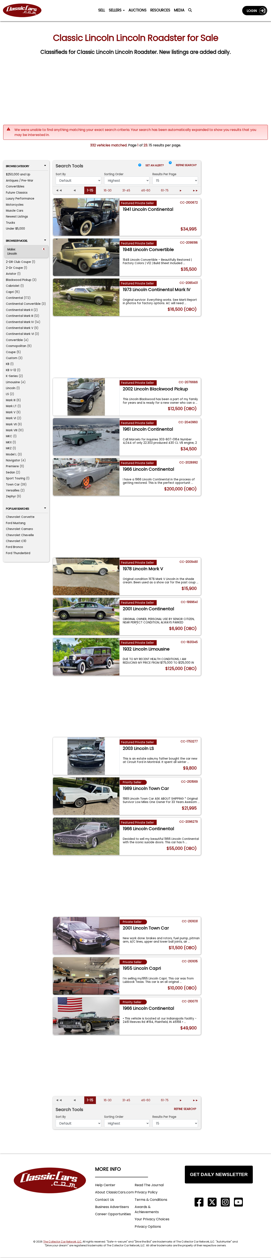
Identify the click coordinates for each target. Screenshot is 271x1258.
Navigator (13, 460)
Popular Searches (17, 508)
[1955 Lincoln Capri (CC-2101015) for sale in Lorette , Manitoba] (86, 976)
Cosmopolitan (16, 346)
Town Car (13, 485)
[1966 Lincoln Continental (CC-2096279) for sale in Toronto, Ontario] (86, 836)
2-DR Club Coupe (18, 262)
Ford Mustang (15, 523)
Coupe (11, 352)
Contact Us (104, 1199)
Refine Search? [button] (187, 165)
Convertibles (15, 186)
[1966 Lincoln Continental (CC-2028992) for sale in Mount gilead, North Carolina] (86, 477)
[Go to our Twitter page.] (212, 1202)
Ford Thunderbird (18, 553)
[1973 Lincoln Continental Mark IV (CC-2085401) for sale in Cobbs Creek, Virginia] (86, 297)
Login (253, 10)
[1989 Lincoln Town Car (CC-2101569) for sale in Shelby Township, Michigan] (86, 796)
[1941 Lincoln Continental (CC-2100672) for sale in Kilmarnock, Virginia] (86, 217)
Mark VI (11, 418)
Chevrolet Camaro (19, 529)
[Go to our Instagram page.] (225, 1202)
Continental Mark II (19, 310)
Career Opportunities (113, 1214)
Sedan (10, 472)
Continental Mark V (19, 328)
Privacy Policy (146, 1192)
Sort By (61, 174)
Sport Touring (15, 478)
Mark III (10, 400)
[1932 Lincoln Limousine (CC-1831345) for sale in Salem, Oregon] (86, 656)
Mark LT (11, 406)
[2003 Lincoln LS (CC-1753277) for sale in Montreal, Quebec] (86, 756)
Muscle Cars (14, 211)
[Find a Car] (190, 11)
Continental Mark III (19, 316)
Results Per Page (164, 1117)
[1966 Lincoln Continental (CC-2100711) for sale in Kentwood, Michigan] (86, 1016)
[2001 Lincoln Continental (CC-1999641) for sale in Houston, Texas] (86, 616)
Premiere (12, 466)
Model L (11, 454)
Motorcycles (15, 205)
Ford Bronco (14, 547)
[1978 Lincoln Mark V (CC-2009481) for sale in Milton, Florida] (86, 576)
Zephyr (11, 496)
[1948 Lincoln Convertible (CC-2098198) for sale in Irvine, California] (86, 257)
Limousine (13, 382)
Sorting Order (113, 174)
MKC (9, 436)
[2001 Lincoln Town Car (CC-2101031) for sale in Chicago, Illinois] (86, 935)
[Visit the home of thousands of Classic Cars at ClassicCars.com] (24, 10)
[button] (170, 166)
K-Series (12, 376)
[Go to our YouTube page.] (238, 1202)
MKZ (9, 448)
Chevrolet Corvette (20, 517)
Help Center (105, 1185)
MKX (9, 442)
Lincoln (10, 388)
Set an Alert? (155, 165)
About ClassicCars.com (114, 1192)
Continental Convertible (23, 304)
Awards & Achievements (147, 1209)
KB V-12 (11, 370)
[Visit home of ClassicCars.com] (50, 1187)
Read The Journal (149, 1185)
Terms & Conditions (151, 1199)
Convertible (14, 340)
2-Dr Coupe (14, 268)
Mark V (10, 412)
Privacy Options (148, 1226)
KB (7, 364)
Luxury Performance (20, 199)
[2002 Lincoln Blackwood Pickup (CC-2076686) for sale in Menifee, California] (86, 397)
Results (164, 174)
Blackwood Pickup (18, 280)
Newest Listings (17, 217)
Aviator (11, 274)
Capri (10, 292)
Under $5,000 (15, 229)
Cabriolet (12, 286)
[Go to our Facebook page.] (199, 1202)
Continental (14, 298)
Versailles (12, 490)
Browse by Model (16, 241)
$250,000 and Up (18, 174)
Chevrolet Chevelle (20, 535)
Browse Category (17, 166)
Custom (11, 358)
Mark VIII (11, 430)
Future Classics (17, 193)
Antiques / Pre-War (19, 181)
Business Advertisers (112, 1206)
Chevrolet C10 (16, 541)
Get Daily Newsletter (219, 1174)
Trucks (10, 223)
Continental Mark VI (20, 334)
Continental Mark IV (20, 322)
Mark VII (11, 424)
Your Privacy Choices (152, 1219)
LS (7, 394)
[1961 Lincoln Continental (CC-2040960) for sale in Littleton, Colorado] (86, 437)
